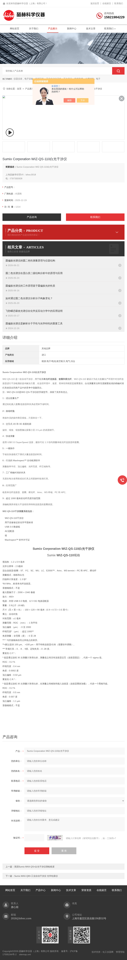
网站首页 (14, 28)
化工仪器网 (108, 952)
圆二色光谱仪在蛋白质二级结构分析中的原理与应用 (34, 273)
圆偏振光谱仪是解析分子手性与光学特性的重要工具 (34, 323)
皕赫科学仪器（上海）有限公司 (30, 3)
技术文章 (90, 28)
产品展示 (52, 28)
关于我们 (33, 28)
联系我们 (118, 3)
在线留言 (106, 3)
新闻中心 (71, 28)
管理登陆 (120, 952)
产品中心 (41, 890)
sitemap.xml (25, 954)
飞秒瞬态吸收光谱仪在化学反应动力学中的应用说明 (34, 311)
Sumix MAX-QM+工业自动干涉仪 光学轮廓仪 (36, 876)
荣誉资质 (86, 890)
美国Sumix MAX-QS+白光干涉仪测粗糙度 (34, 866)
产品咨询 (32, 217)
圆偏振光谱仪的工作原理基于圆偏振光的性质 (30, 285)
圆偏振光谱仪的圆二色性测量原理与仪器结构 (30, 260)
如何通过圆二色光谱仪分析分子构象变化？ (29, 298)
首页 (19, 88)
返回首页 (94, 3)
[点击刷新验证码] (55, 837)
